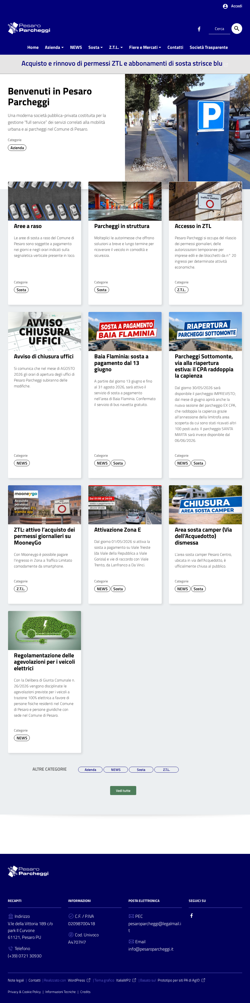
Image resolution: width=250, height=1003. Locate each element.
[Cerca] (236, 28)
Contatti (175, 47)
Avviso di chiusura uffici (43, 356)
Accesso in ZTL (193, 225)
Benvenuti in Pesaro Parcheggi (50, 96)
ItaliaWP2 (123, 980)
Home (33, 47)
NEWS (76, 47)
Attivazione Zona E (117, 529)
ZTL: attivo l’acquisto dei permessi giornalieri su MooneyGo (44, 536)
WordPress (76, 980)
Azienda (52, 47)
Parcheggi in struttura (121, 225)
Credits (85, 991)
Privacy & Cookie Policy (24, 991)
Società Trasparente (209, 47)
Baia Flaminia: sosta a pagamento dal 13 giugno (121, 362)
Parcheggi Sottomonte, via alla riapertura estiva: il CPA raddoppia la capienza (204, 366)
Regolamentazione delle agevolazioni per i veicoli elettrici (44, 661)
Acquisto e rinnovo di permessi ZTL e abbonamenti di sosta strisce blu (121, 63)
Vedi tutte (123, 790)
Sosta (93, 47)
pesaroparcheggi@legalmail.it (154, 927)
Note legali (16, 980)
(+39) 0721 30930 (25, 955)
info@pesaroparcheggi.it (150, 949)
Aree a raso (28, 225)
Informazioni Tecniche (60, 991)
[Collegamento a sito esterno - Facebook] (199, 28)
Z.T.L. (114, 47)
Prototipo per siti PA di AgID (179, 980)
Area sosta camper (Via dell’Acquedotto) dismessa (203, 536)
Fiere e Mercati (143, 47)
